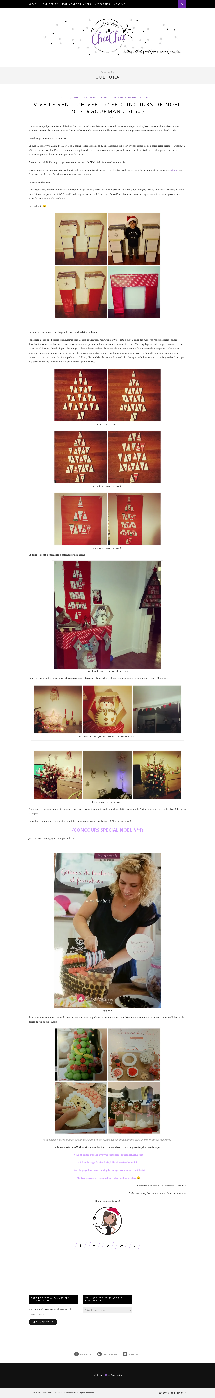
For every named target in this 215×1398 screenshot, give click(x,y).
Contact (119, 4)
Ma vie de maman (115, 97)
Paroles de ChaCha (141, 97)
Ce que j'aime (70, 97)
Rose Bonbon (124, 1162)
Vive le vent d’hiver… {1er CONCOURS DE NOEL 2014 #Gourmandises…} (107, 108)
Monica (174, 170)
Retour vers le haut (171, 1393)
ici (135, 1162)
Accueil (33, 4)
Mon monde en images (76, 4)
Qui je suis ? (50, 4)
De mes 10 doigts (91, 97)
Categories (102, 4)
